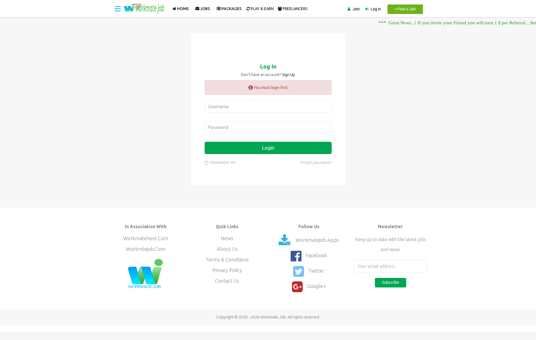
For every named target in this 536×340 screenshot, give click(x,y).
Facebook (316, 255)
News (227, 238)
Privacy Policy (227, 270)
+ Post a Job (405, 9)
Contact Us (227, 281)
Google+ (316, 286)
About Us (227, 249)
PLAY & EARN (262, 8)
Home (182, 8)
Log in (376, 9)
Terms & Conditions (227, 259)
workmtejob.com (145, 249)
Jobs (204, 8)
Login (268, 147)
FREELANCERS (295, 8)
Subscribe (390, 282)
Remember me (223, 162)
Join (356, 9)
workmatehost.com (145, 238)
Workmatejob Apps (317, 240)
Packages (231, 8)
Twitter (316, 270)
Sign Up (288, 74)
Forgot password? (316, 162)
